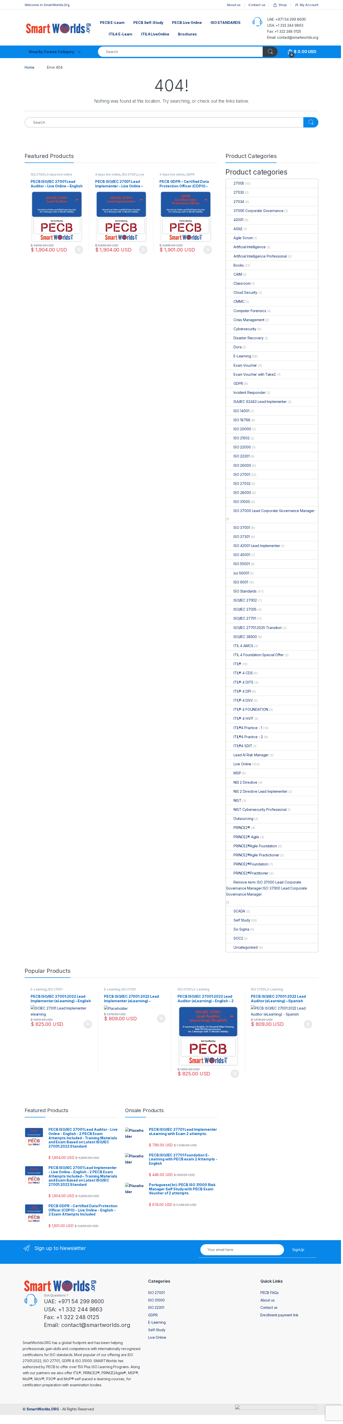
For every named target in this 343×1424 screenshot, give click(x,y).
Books (239, 265)
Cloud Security (245, 292)
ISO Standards (245, 591)
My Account (309, 5)
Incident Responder (249, 392)
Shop (283, 5)
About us (234, 5)
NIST (237, 800)
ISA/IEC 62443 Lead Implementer (260, 401)
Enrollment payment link (279, 1315)
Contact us (256, 5)
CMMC (239, 301)
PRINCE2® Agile (246, 837)
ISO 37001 (242, 527)
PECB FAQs (269, 1292)
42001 (238, 220)
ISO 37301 (242, 536)
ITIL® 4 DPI (242, 691)
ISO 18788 (242, 420)
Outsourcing (243, 818)
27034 (239, 201)
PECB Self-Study (148, 22)
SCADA (239, 911)
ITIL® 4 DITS (243, 682)
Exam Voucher (245, 365)
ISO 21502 (242, 438)
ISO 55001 (242, 564)
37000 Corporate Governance (258, 210)
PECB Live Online (187, 22)
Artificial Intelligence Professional (260, 256)
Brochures (187, 34)
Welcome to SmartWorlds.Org (47, 5)
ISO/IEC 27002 (245, 600)
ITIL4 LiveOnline (155, 34)
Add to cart (88, 1024)
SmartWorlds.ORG (43, 1409)
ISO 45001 (242, 555)
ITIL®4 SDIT (243, 746)
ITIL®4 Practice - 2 (248, 737)
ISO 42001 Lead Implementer (257, 545)
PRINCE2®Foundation (251, 864)
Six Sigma (241, 929)
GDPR (190, 174)
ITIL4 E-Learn (120, 34)
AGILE (238, 229)
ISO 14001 (241, 411)
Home (29, 67)
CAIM (238, 274)
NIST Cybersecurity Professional (260, 809)
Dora (237, 347)
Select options (77, 249)
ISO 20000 (242, 429)
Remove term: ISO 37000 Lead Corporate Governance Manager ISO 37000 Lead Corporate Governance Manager (266, 888)
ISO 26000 (242, 465)
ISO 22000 (242, 447)
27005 (239, 183)
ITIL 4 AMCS (243, 646)
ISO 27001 (38, 174)
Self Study (242, 920)
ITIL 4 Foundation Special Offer (259, 655)
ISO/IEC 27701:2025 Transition (258, 627)
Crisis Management (249, 320)
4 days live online (59, 174)
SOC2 (238, 938)
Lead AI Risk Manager (251, 755)
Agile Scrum (243, 238)
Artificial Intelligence (250, 247)
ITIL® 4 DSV (243, 700)
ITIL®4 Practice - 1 (248, 728)
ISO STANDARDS (226, 22)
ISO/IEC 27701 (245, 618)
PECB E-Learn (112, 22)
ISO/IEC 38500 (245, 637)
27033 (239, 192)
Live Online (242, 764)
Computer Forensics (250, 311)
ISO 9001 (241, 582)
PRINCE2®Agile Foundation (255, 846)
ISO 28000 (242, 492)
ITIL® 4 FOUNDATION (251, 709)
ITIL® (237, 664)
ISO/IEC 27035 (245, 609)
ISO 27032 (242, 483)
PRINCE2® (242, 827)
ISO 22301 (242, 456)
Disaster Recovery (249, 338)
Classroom (242, 283)
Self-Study (156, 1330)
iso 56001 (241, 573)
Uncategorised (246, 947)
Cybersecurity (245, 329)
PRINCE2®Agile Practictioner (256, 855)
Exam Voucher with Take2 (255, 374)
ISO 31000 (242, 501)
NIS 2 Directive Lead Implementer (261, 791)
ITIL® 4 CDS (243, 673)
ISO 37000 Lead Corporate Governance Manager (274, 511)
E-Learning (242, 356)
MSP (237, 773)
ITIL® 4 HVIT (244, 718)
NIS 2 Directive (245, 782)
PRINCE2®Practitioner (251, 873)
